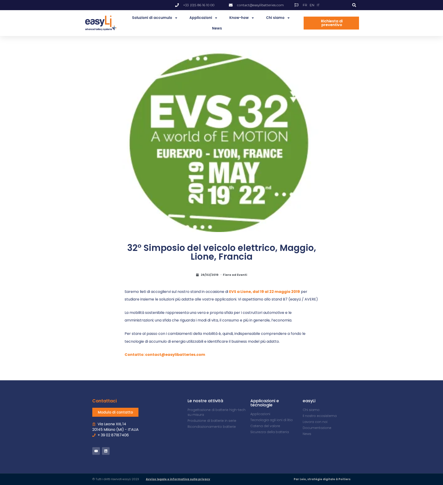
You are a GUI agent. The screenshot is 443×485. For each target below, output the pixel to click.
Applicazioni (200, 17)
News (217, 28)
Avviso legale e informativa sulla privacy (178, 479)
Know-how (239, 17)
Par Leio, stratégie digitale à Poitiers (322, 479)
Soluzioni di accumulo (152, 17)
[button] (354, 5)
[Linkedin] (106, 451)
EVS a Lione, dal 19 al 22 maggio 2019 (264, 291)
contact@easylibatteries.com (175, 354)
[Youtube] (96, 451)
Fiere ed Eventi (235, 275)
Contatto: (135, 354)
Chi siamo (275, 17)
